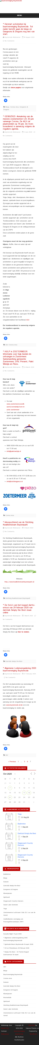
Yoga (20, 814)
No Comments (9, 41)
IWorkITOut (5, 1028)
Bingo (7, 107)
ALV (27, 320)
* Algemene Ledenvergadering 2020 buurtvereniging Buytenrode (19, 669)
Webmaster (5, 1034)
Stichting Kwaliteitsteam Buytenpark (18, 598)
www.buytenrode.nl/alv (14, 705)
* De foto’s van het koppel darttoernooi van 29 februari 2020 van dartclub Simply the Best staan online (19, 609)
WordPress (33, 1034)
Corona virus (14, 107)
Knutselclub (7, 997)
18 (29, 792)
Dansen (6, 882)
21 (10, 797)
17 (24, 792)
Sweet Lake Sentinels (10, 905)
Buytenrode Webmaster (12, 37)
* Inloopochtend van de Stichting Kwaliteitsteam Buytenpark (18, 523)
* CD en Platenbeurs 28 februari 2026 (16, 948)
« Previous (12, 761)
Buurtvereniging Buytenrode (12, 974)
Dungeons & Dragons (10, 889)
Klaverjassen (7, 893)
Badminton (22, 823)
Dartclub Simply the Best (14, 661)
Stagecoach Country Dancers (25, 844)
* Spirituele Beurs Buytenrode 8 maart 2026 (18, 944)
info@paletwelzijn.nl (14, 451)
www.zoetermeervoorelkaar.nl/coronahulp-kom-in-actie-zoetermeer (16, 407)
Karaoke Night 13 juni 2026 (12, 934)
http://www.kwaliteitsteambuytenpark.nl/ (19, 582)
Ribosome (31, 1025)
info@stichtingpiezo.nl (15, 481)
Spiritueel (6, 897)
